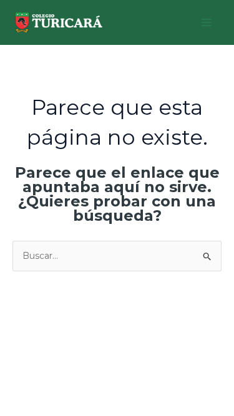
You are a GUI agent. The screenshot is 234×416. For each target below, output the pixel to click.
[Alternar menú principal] (206, 23)
